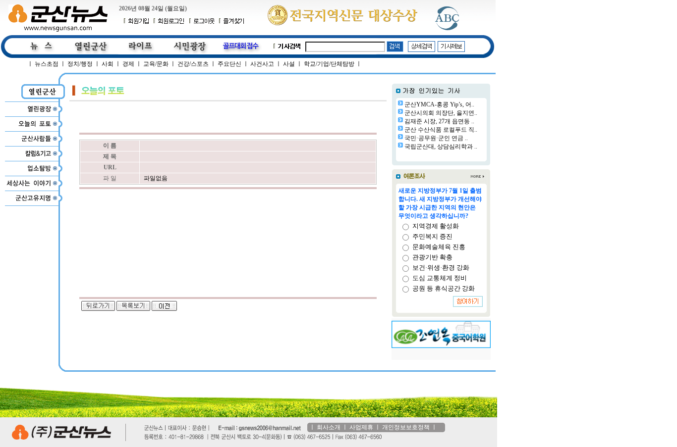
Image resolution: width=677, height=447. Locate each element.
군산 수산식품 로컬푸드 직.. (440, 129)
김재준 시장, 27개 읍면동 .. (439, 121)
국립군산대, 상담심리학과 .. (440, 146)
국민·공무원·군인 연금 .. (436, 138)
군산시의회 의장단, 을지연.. (440, 112)
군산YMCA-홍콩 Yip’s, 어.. (439, 104)
